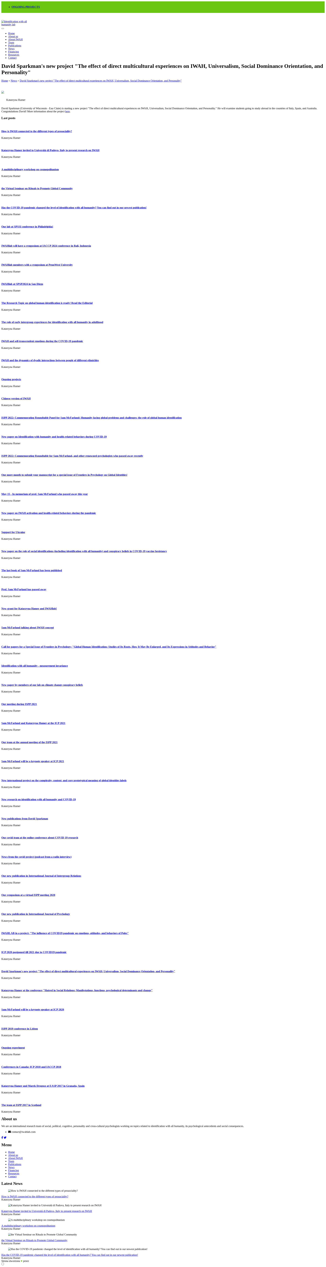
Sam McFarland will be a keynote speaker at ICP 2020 (32, 1009)
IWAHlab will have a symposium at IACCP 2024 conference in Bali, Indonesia (46, 245)
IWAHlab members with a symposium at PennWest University (37, 264)
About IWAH (15, 39)
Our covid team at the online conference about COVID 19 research (39, 837)
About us (13, 36)
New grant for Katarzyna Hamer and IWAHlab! (29, 608)
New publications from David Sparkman (24, 818)
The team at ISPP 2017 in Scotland (21, 1105)
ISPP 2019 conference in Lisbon (19, 1028)
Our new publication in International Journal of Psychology (35, 914)
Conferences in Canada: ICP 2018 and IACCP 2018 (31, 1066)
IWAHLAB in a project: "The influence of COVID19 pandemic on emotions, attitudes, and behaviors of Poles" (65, 933)
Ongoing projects (11, 379)
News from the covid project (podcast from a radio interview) (36, 856)
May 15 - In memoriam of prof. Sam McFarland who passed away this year (44, 494)
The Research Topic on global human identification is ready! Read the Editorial (47, 303)
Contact (12, 57)
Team (11, 42)
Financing (13, 51)
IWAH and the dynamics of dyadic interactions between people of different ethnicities (50, 360)
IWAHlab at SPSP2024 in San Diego (22, 284)
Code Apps (34, 1261)
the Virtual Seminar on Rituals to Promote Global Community (37, 188)
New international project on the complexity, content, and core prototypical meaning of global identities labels (63, 780)
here (67, 111)
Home (11, 33)
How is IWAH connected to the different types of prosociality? (36, 131)
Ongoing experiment (13, 1047)
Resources (13, 54)
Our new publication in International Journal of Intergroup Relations (41, 875)
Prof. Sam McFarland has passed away (23, 589)
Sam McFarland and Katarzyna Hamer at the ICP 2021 (33, 723)
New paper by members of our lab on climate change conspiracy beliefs (42, 684)
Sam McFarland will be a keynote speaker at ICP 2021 (32, 761)
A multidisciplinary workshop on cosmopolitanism (30, 169)
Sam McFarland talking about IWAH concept (27, 627)
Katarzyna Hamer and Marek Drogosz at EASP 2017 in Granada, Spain (43, 1085)
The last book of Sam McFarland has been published (31, 570)
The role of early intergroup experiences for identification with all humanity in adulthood (52, 322)
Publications (14, 45)
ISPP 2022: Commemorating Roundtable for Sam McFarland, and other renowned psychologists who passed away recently (72, 455)
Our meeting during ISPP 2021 (19, 704)
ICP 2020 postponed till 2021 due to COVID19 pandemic (34, 952)
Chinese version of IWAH (16, 398)
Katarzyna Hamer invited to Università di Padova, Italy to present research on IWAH (50, 150)
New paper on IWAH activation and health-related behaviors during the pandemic (48, 513)
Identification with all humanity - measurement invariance (34, 665)
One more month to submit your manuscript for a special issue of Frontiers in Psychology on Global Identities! (64, 474)
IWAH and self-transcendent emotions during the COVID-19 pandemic (42, 341)
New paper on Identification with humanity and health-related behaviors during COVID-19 (54, 436)
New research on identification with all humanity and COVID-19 (38, 799)
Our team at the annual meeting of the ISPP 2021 (29, 742)
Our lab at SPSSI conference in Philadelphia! (27, 226)
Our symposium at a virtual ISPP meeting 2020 (28, 895)
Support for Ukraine (13, 532)
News (11, 48)
